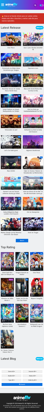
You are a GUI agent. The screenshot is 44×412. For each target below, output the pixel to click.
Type (10, 380)
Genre (11, 371)
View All (39, 27)
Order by (31, 380)
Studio (11, 376)
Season (32, 371)
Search (22, 384)
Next (21, 240)
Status (32, 376)
